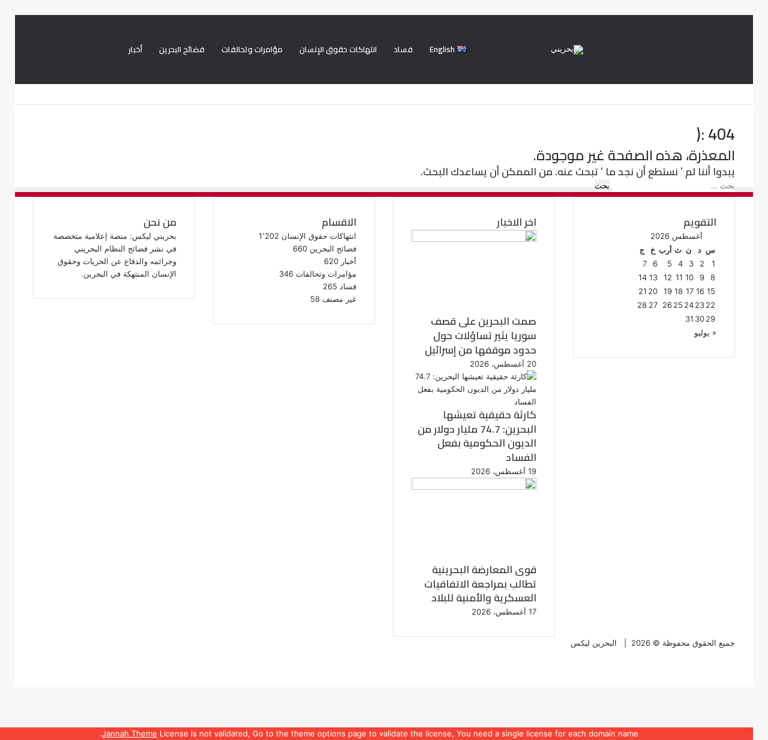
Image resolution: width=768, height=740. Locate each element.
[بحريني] (567, 50)
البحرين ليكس (594, 643)
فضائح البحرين (182, 49)
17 (690, 291)
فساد (403, 49)
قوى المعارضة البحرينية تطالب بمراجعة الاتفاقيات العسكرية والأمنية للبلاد (480, 584)
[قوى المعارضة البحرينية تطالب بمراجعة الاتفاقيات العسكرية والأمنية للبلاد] (474, 487)
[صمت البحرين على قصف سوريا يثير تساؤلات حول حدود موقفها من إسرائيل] (474, 239)
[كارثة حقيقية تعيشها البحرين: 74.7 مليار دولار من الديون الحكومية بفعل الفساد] (474, 401)
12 (668, 277)
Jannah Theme (129, 733)
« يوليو (705, 332)
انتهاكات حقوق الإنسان (338, 49)
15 (711, 291)
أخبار (135, 49)
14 (642, 277)
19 (668, 291)
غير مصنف (339, 299)
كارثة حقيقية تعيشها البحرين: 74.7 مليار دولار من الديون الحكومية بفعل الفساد (477, 436)
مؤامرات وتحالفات (252, 49)
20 (653, 291)
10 (689, 277)
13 (653, 277)
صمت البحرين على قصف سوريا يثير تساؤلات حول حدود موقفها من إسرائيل (480, 335)
